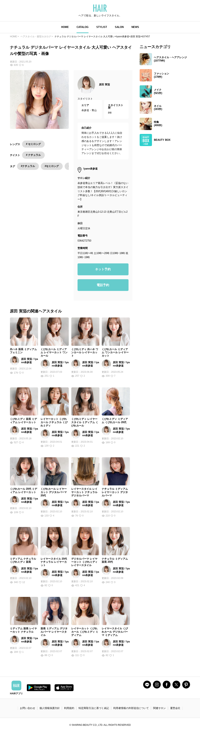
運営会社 (175, 708)
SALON (119, 27)
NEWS (135, 27)
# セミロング (33, 144)
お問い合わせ (27, 708)
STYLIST (101, 27)
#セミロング (52, 166)
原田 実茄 (104, 84)
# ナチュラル (33, 154)
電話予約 (103, 285)
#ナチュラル (28, 166)
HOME (65, 27)
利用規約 (69, 708)
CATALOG (82, 27)
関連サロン (159, 708)
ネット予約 (103, 269)
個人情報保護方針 (49, 708)
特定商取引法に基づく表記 (94, 708)
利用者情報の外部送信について (131, 708)
